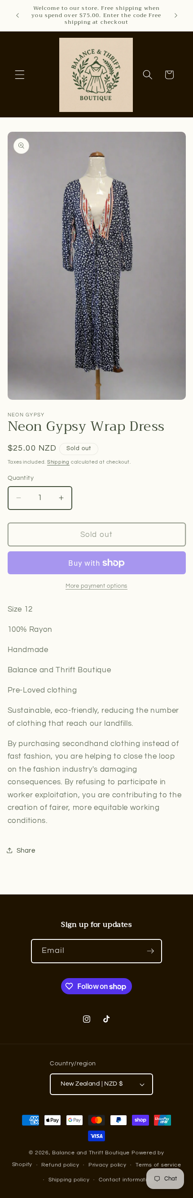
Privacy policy (107, 1165)
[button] (20, 74)
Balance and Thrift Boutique (92, 1153)
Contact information (126, 1180)
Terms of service (158, 1165)
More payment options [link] (96, 586)
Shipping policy (69, 1180)
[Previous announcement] (17, 15)
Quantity (21, 477)
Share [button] (26, 850)
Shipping (58, 462)
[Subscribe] (150, 951)
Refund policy (60, 1165)
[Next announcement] (176, 15)
